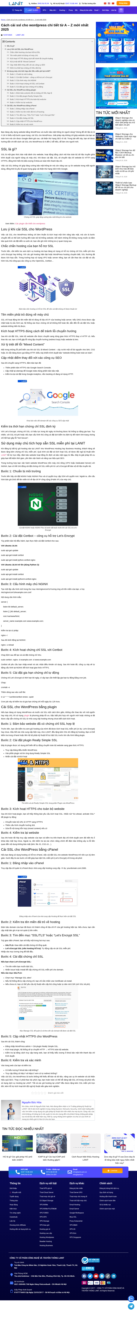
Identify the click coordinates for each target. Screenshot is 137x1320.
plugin (26, 715)
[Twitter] (90, 1276)
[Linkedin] (113, 1276)
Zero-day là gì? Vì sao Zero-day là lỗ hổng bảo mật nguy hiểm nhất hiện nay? (119, 1159)
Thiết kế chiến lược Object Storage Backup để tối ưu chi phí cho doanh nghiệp (125, 186)
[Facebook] (84, 1276)
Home (3, 20)
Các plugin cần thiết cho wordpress (30, 224)
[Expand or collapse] (92, 41)
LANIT (4, 455)
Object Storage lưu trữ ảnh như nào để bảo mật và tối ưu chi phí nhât (125, 170)
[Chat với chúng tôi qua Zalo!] (131, 1301)
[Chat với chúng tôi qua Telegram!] (131, 1309)
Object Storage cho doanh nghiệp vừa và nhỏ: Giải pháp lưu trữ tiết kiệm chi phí (125, 121)
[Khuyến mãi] (121, 11)
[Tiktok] (107, 1276)
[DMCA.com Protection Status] (104, 1269)
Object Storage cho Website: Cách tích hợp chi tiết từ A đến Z (125, 136)
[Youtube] (96, 1276)
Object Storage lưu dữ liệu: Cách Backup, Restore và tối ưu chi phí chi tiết (125, 153)
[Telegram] (102, 1276)
